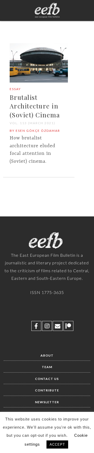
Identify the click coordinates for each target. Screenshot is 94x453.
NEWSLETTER (47, 402)
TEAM (47, 367)
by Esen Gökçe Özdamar (35, 131)
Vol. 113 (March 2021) (32, 123)
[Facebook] (36, 326)
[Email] (58, 326)
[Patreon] (68, 326)
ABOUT (47, 355)
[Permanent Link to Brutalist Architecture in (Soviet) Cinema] (39, 81)
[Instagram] (47, 326)
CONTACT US (47, 379)
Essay (15, 89)
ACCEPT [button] (57, 444)
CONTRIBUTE (47, 390)
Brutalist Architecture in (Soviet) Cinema (35, 106)
